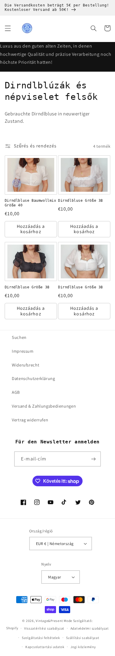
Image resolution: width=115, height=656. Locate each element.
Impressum (23, 351)
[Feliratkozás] (93, 458)
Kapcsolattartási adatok (45, 647)
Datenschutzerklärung (33, 378)
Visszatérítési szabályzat (44, 628)
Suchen (19, 337)
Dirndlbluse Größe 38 (80, 201)
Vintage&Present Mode (54, 620)
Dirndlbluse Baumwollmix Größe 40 (30, 203)
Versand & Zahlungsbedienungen (44, 406)
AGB (16, 392)
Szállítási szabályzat (82, 637)
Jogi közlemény (83, 647)
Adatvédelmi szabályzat (89, 628)
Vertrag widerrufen (30, 420)
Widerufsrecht (25, 365)
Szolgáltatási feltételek (41, 637)
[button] (7, 28)
